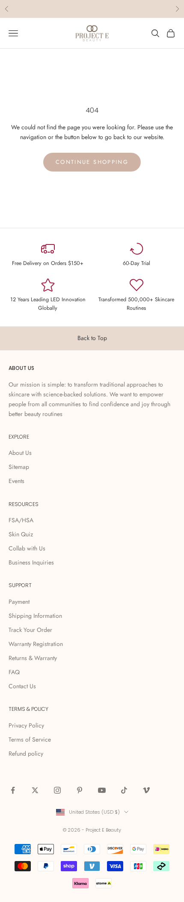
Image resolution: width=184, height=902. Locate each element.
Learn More (125, 9)
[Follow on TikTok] (124, 790)
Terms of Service (30, 739)
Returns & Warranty (33, 658)
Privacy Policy (26, 725)
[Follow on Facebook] (13, 790)
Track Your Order (30, 630)
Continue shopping (92, 162)
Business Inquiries (31, 562)
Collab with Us (27, 548)
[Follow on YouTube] (102, 790)
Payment (19, 601)
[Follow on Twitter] (35, 790)
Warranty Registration (36, 644)
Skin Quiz (21, 534)
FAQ (14, 672)
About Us (20, 452)
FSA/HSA (21, 520)
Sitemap (19, 467)
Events (16, 481)
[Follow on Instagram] (57, 790)
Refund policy (26, 753)
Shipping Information (35, 615)
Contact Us (22, 686)
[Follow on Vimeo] (146, 790)
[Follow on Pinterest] (79, 790)
